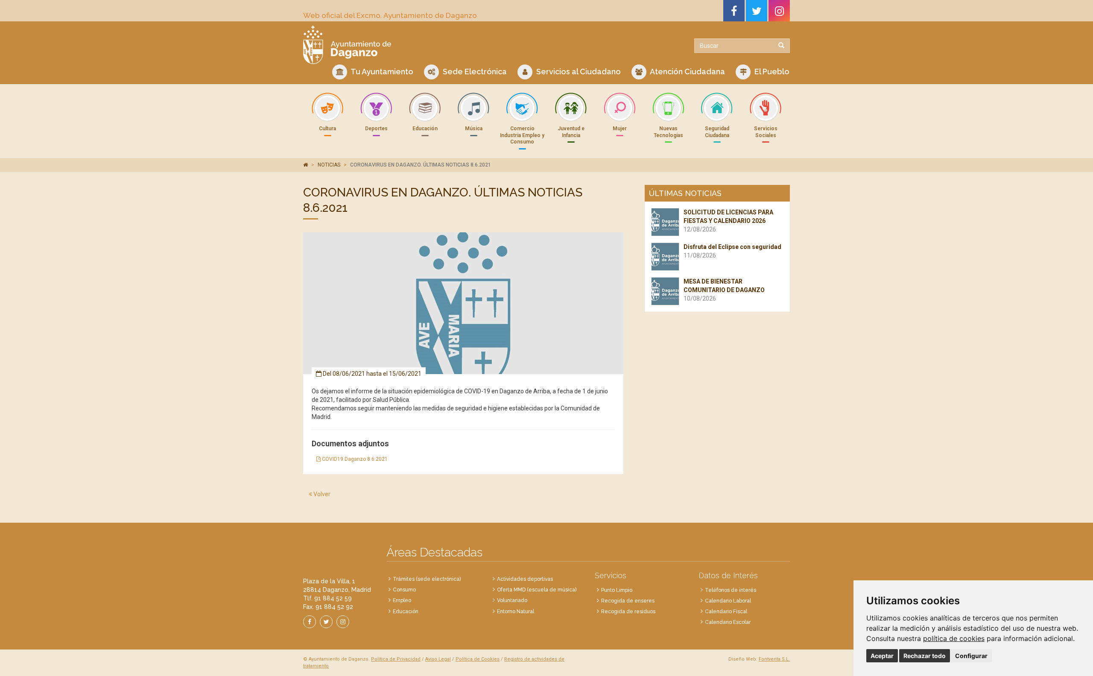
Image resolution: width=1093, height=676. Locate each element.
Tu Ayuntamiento (381, 71)
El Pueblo (771, 71)
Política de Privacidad (396, 659)
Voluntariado (512, 600)
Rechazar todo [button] (924, 655)
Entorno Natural (515, 612)
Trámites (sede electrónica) (427, 579)
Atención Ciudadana (687, 71)
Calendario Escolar (728, 622)
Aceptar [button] (882, 655)
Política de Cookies (478, 659)
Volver (321, 494)
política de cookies (954, 638)
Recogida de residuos (628, 612)
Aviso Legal (438, 659)
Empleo (402, 600)
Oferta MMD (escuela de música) (536, 590)
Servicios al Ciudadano (578, 71)
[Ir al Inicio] (421, 45)
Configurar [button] (971, 655)
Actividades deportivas (525, 579)
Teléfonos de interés (730, 590)
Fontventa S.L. (774, 659)
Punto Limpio (616, 590)
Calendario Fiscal (726, 612)
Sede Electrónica (474, 71)
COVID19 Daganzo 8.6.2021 (354, 459)
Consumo (404, 590)
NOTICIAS (329, 165)
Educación (405, 612)
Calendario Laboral (728, 601)
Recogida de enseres (628, 601)
